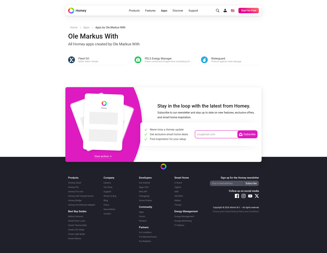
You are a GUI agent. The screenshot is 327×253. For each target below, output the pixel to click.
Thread (177, 205)
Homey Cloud (74, 182)
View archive (102, 156)
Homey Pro (73, 187)
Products (134, 10)
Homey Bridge (75, 200)
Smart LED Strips (76, 229)
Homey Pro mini (75, 191)
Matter (177, 200)
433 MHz (178, 196)
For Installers (145, 232)
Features (150, 10)
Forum (142, 216)
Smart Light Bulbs (76, 234)
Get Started (144, 182)
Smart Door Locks (76, 221)
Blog (106, 200)
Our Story (108, 187)
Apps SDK (144, 187)
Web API (143, 191)
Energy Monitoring (183, 221)
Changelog (144, 196)
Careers (107, 182)
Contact (107, 213)
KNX (176, 191)
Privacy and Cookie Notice (225, 211)
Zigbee (177, 187)
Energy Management (184, 216)
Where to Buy (110, 196)
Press (106, 205)
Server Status (145, 200)
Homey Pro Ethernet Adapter (81, 205)
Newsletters (109, 209)
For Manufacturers (148, 236)
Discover (178, 10)
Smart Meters (74, 238)
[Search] (218, 10)
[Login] (225, 10)
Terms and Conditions (249, 211)
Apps (164, 10)
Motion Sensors (75, 216)
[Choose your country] (233, 10)
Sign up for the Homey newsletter (240, 177)
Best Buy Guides (77, 211)
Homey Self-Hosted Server (81, 196)
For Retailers (145, 241)
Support (193, 10)
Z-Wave (178, 182)
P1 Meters (179, 225)
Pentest (142, 221)
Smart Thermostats (77, 225)
